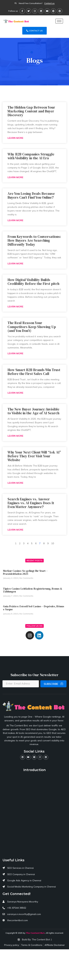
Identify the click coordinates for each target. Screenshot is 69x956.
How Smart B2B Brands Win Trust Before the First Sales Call (34, 371)
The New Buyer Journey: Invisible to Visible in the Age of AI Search (33, 411)
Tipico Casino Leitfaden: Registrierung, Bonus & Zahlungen (32, 590)
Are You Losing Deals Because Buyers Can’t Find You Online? (31, 195)
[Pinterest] (53, 11)
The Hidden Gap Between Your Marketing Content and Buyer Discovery (31, 111)
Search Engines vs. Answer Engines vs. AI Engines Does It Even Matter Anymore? (31, 503)
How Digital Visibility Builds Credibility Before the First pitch (33, 281)
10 (52, 543)
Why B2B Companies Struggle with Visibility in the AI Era (31, 156)
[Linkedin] (41, 11)
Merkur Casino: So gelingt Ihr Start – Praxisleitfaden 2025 (25, 572)
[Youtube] (47, 11)
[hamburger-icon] (59, 21)
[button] (49, 3)
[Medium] (34, 757)
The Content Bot (35, 933)
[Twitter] (28, 11)
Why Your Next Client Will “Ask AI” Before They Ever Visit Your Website (34, 456)
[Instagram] (34, 11)
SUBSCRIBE (51, 683)
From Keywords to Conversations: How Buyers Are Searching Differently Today (34, 240)
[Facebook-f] (22, 11)
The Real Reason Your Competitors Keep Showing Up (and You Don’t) (32, 326)
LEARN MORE (15, 137)
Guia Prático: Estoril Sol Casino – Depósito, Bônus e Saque (33, 607)
